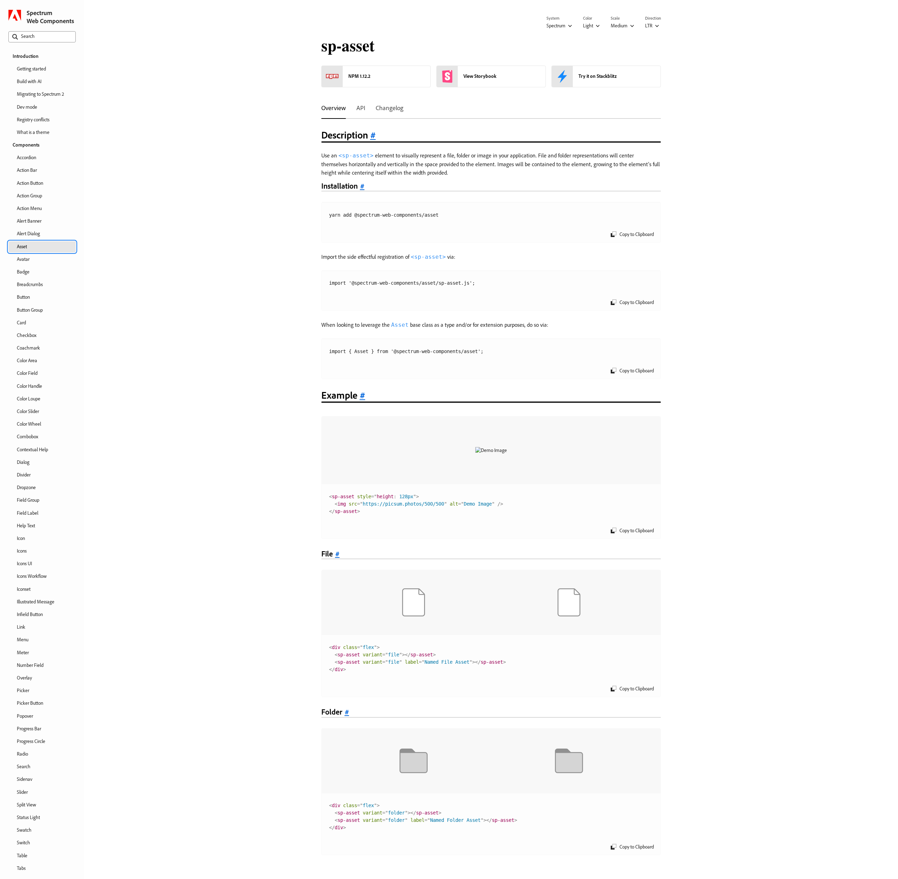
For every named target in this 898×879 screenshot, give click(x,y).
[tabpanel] (491, 497)
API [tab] (360, 108)
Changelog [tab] (389, 108)
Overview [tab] (333, 108)
